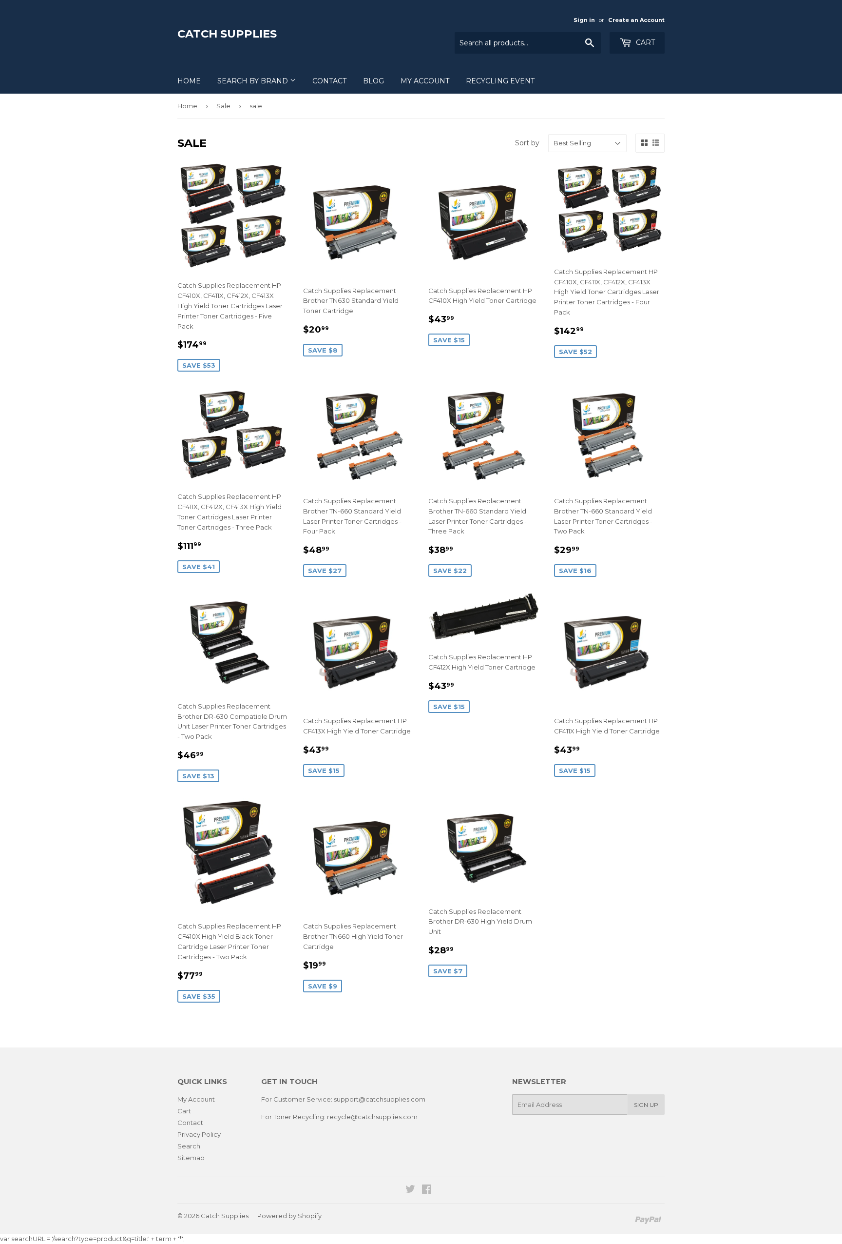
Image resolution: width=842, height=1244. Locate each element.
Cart (644, 42)
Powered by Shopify (289, 1216)
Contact (329, 81)
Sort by (527, 142)
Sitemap (191, 1158)
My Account (425, 81)
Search (188, 1146)
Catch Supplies (227, 33)
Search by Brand (253, 81)
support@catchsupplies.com (379, 1099)
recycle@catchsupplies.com (372, 1117)
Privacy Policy (199, 1134)
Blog (373, 81)
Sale (223, 106)
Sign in (584, 20)
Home (189, 81)
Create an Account (636, 20)
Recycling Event (500, 81)
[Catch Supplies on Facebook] (426, 1190)
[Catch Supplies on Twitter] (410, 1190)
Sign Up (646, 1104)
